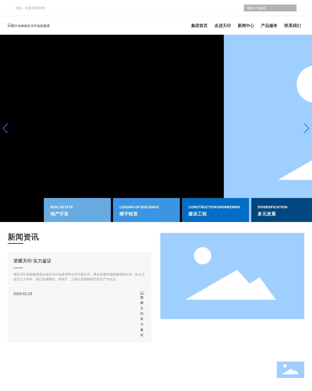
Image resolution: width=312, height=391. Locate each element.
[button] (307, 128)
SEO (50, 378)
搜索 (291, 8)
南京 (41, 378)
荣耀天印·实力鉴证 (32, 261)
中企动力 (30, 378)
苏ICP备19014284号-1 (24, 382)
